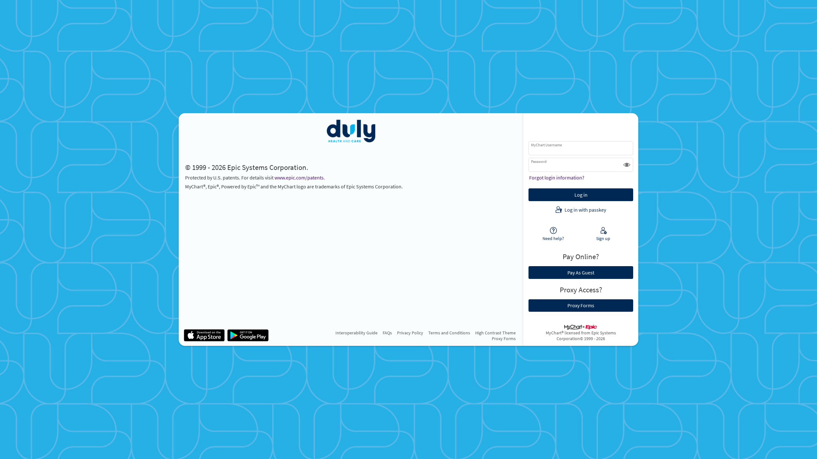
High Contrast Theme (495, 333)
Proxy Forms (504, 338)
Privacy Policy (410, 333)
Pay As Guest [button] (580, 272)
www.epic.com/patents (299, 177)
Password (539, 161)
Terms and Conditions (449, 333)
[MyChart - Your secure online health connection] (351, 131)
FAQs (387, 333)
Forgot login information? (556, 177)
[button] (627, 165)
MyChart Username (546, 144)
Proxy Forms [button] (580, 305)
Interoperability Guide (356, 333)
